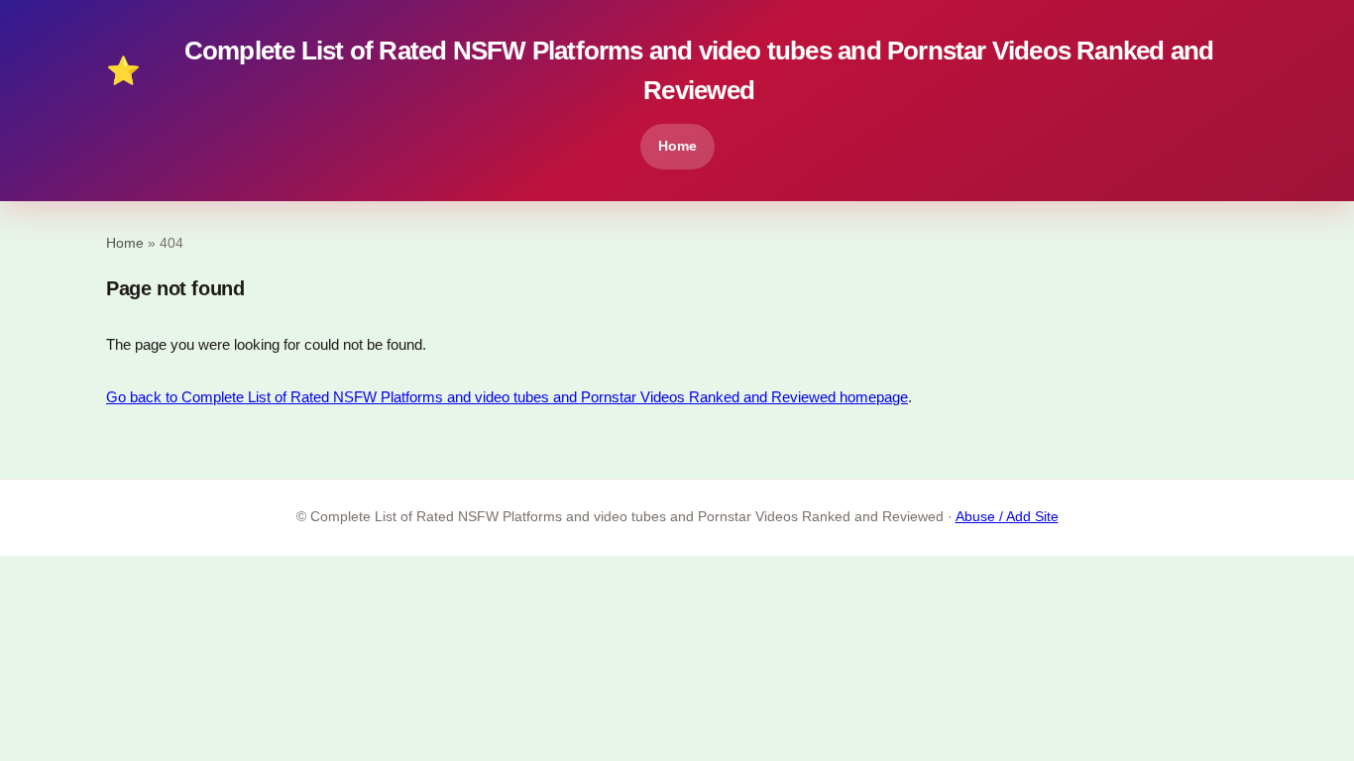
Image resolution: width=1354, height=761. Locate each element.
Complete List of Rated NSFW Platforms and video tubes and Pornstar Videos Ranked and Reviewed (659, 70)
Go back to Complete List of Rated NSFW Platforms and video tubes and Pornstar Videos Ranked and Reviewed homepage (507, 396)
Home (677, 146)
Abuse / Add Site (1007, 516)
